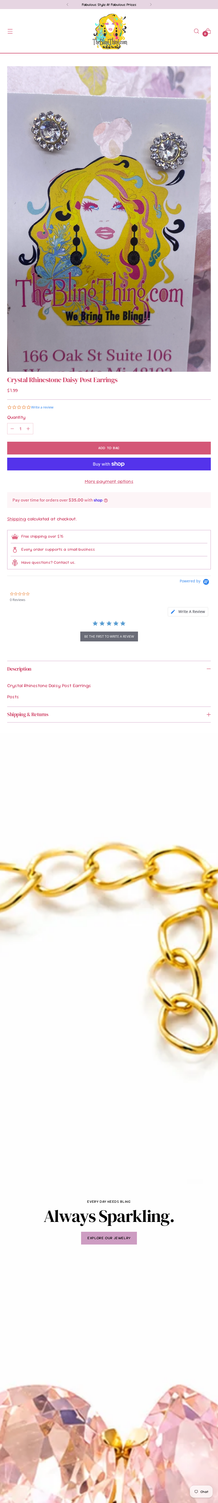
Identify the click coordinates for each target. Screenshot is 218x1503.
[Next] (151, 4)
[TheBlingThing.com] (109, 31)
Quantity (16, 417)
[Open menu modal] (10, 31)
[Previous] (67, 4)
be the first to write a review (109, 636)
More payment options (109, 481)
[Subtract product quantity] (12, 428)
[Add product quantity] (28, 428)
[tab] (188, 611)
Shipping (16, 519)
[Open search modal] (196, 31)
